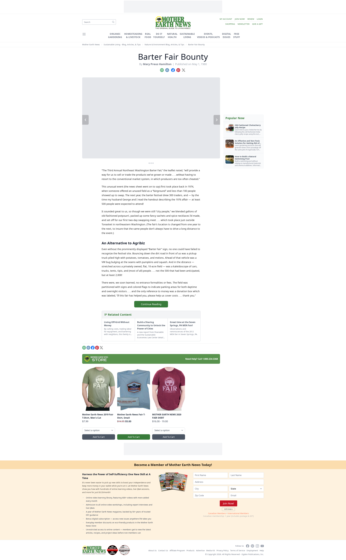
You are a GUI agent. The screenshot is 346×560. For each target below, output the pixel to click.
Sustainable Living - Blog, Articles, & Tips (122, 44)
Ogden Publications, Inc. (253, 554)
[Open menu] (84, 34)
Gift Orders (228, 509)
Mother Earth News (91, 44)
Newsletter (243, 24)
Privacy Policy (223, 550)
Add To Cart (99, 436)
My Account (226, 19)
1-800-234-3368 (210, 358)
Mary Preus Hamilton (157, 64)
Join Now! (240, 19)
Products (190, 550)
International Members (238, 513)
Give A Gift (257, 24)
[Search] (113, 22)
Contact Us (163, 550)
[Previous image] (85, 120)
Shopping (230, 24)
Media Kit (210, 550)
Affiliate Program (177, 550)
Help (262, 550)
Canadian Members (217, 513)
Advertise (200, 550)
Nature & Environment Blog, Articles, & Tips (164, 44)
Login (260, 19)
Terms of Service (237, 550)
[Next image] (217, 120)
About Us (152, 550)
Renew (250, 19)
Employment (252, 550)
